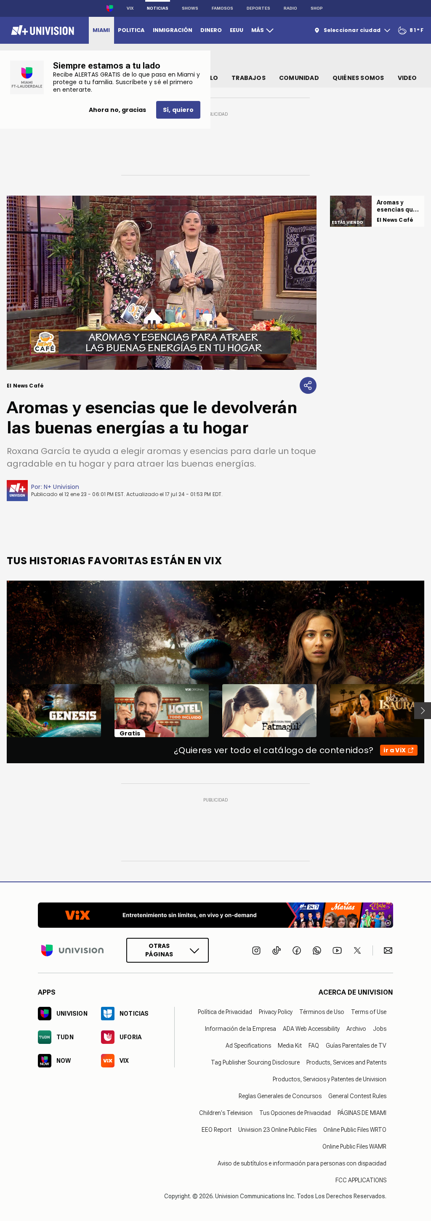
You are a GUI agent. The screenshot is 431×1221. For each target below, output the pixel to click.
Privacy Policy (276, 1012)
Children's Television (226, 1113)
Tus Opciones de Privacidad (295, 1113)
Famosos (222, 8)
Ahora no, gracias (117, 110)
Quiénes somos (358, 78)
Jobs (379, 1028)
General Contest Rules (357, 1096)
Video (407, 78)
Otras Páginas (159, 950)
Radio (290, 8)
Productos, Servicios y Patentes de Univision (329, 1079)
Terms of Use (368, 1012)
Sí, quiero (178, 110)
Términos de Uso (321, 1012)
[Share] (308, 385)
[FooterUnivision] (72, 950)
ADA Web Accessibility (311, 1028)
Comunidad (299, 78)
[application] (162, 283)
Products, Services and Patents (346, 1062)
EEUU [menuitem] (236, 30)
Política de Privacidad (225, 1012)
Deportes (258, 8)
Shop (317, 8)
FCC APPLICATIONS (360, 1180)
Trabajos (248, 78)
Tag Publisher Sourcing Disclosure (255, 1062)
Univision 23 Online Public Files (277, 1129)
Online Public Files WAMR (354, 1146)
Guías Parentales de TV (356, 1045)
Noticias (157, 8)
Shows (190, 8)
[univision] (41, 30)
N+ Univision (62, 487)
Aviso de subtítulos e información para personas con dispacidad (302, 1163)
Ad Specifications (248, 1045)
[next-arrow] (422, 710)
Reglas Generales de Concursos (280, 1096)
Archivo (356, 1028)
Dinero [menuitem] (211, 30)
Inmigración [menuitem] (172, 30)
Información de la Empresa (240, 1028)
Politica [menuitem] (131, 30)
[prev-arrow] (1, 710)
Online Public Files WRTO (354, 1129)
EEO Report (216, 1129)
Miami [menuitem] (101, 30)
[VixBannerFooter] (215, 915)
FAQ (314, 1045)
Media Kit (290, 1045)
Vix (130, 8)
